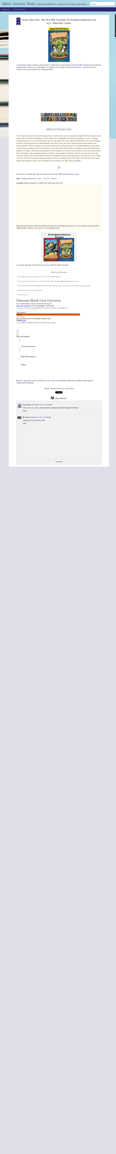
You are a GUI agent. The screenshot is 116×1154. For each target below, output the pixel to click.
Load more (59, 461)
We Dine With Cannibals (81, 65)
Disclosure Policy (19, 9)
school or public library (59, 380)
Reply (25, 411)
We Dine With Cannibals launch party (65, 174)
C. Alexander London (24, 65)
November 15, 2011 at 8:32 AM (42, 405)
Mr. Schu (70, 388)
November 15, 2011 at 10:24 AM (40, 417)
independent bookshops (25, 383)
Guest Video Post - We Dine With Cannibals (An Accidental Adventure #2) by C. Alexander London (59, 21)
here (78, 160)
